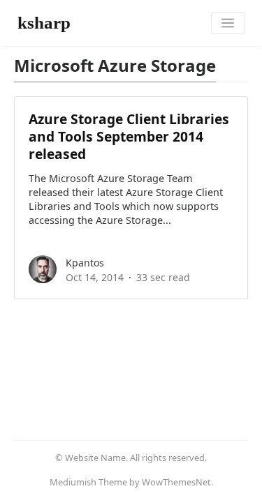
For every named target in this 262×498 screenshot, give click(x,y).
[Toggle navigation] (228, 23)
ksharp (44, 22)
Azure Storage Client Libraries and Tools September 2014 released (129, 136)
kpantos (85, 262)
